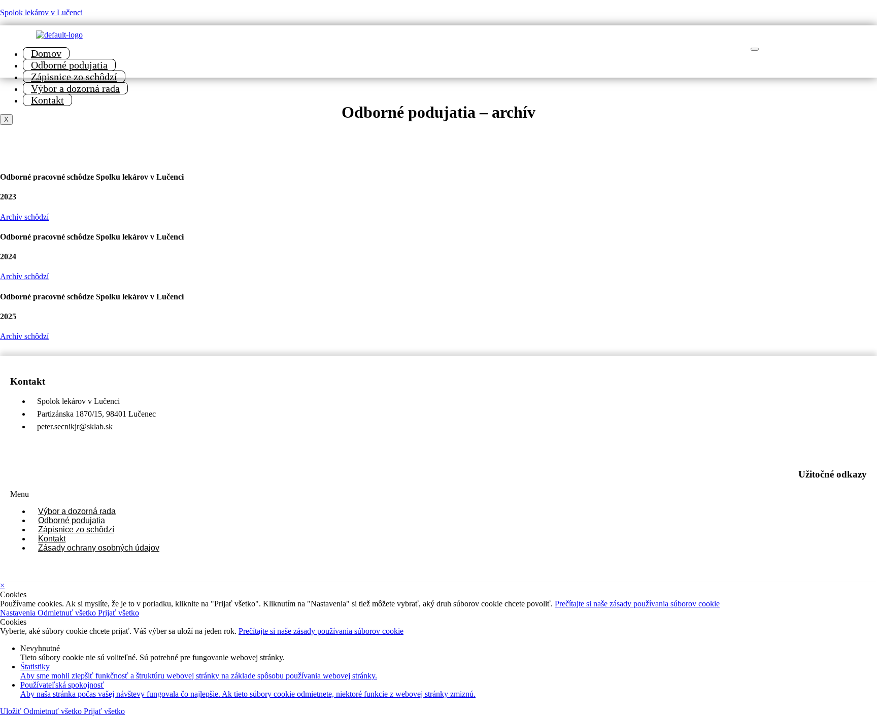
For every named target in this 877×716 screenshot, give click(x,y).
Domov (46, 53)
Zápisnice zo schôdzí (74, 76)
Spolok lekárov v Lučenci (41, 12)
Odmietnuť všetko (68, 612)
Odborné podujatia (69, 65)
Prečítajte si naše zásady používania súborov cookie (637, 603)
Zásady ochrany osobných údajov (98, 547)
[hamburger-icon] (755, 49)
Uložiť (11, 711)
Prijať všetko (118, 612)
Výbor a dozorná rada (75, 88)
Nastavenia (19, 612)
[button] (438, 494)
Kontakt (47, 100)
